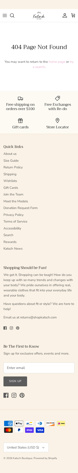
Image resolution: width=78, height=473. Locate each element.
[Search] (14, 15)
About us (9, 154)
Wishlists (10, 181)
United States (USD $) (23, 447)
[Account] (63, 15)
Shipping (9, 174)
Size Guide (11, 160)
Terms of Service (15, 221)
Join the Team (13, 194)
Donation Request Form (20, 208)
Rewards (9, 242)
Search (8, 235)
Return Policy (13, 167)
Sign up (15, 381)
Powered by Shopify (45, 458)
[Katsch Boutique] (39, 15)
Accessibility (12, 228)
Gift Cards (10, 188)
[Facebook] (5, 328)
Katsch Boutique (22, 458)
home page (57, 62)
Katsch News (13, 248)
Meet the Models (15, 201)
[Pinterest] (17, 328)
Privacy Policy (13, 215)
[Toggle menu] (5, 15)
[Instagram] (11, 328)
